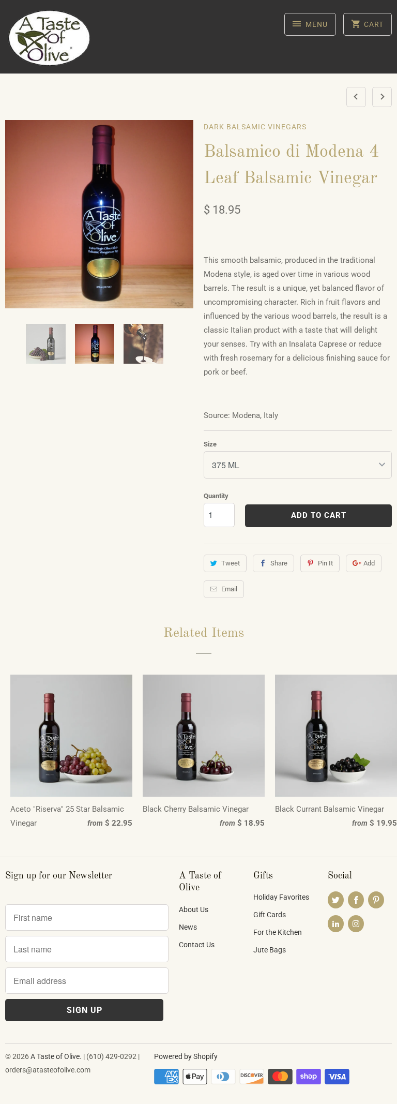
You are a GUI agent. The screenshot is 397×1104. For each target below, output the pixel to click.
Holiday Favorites (281, 897)
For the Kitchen (277, 932)
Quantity (216, 496)
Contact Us (197, 945)
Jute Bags (269, 950)
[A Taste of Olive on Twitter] (336, 899)
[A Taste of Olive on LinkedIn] (336, 923)
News (188, 927)
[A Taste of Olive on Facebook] (356, 899)
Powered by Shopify (186, 1056)
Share (278, 563)
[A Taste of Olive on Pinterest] (376, 899)
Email (229, 589)
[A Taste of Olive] (49, 40)
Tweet (230, 563)
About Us (193, 909)
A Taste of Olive (55, 1056)
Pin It (325, 563)
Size (210, 444)
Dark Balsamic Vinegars (255, 127)
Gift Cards (269, 915)
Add (369, 563)
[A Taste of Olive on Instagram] (356, 923)
